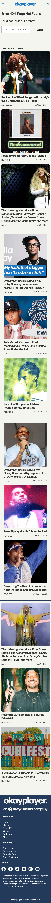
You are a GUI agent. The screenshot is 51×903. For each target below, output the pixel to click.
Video (6, 831)
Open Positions (10, 857)
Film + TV (7, 828)
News (5, 822)
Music (6, 825)
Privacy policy (9, 851)
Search (39, 30)
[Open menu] (3, 4)
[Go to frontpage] (25, 4)
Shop (5, 837)
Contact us (8, 848)
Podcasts (7, 834)
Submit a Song (10, 854)
